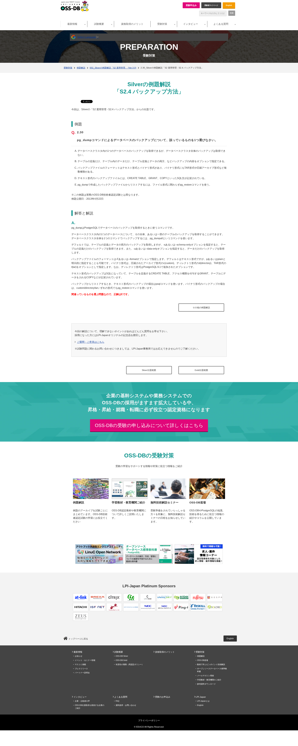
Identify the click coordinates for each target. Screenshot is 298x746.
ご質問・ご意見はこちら (90, 342)
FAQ (117, 701)
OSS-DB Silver (122, 656)
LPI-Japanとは (203, 701)
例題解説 (81, 67)
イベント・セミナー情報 (85, 660)
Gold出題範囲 (201, 370)
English (229, 5)
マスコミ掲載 (80, 664)
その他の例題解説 (201, 307)
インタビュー (190, 24)
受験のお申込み (162, 697)
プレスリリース (81, 669)
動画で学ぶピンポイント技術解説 (211, 664)
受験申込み (191, 5)
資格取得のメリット (132, 24)
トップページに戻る (78, 639)
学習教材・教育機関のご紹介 (209, 680)
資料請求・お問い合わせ (126, 705)
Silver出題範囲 (149, 370)
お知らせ (78, 656)
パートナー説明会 (82, 673)
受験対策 (162, 24)
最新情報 (72, 24)
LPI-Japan (201, 697)
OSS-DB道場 (202, 660)
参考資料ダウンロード (206, 684)
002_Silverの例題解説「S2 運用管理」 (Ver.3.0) (113, 67)
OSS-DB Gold (121, 660)
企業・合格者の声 (82, 701)
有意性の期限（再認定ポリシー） (130, 664)
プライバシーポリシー (149, 720)
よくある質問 (220, 24)
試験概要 (99, 24)
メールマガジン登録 (205, 676)
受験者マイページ (211, 5)
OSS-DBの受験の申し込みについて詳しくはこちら (149, 425)
